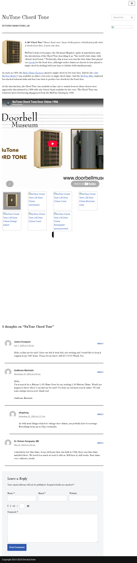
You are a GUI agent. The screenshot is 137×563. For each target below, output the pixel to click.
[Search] (132, 17)
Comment (12, 512)
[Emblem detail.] (63, 201)
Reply (100, 344)
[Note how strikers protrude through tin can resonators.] (38, 201)
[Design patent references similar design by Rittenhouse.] (12, 221)
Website (73, 493)
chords (32, 63)
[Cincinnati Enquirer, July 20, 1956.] (63, 221)
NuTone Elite (87, 76)
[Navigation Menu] (132, 3)
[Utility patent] (38, 221)
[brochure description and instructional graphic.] (88, 201)
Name (11, 493)
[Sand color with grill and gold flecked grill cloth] (12, 201)
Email (41, 493)
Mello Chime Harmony (33, 73)
